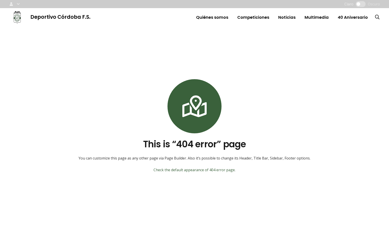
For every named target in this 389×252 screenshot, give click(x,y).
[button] (14, 4)
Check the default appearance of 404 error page (194, 169)
